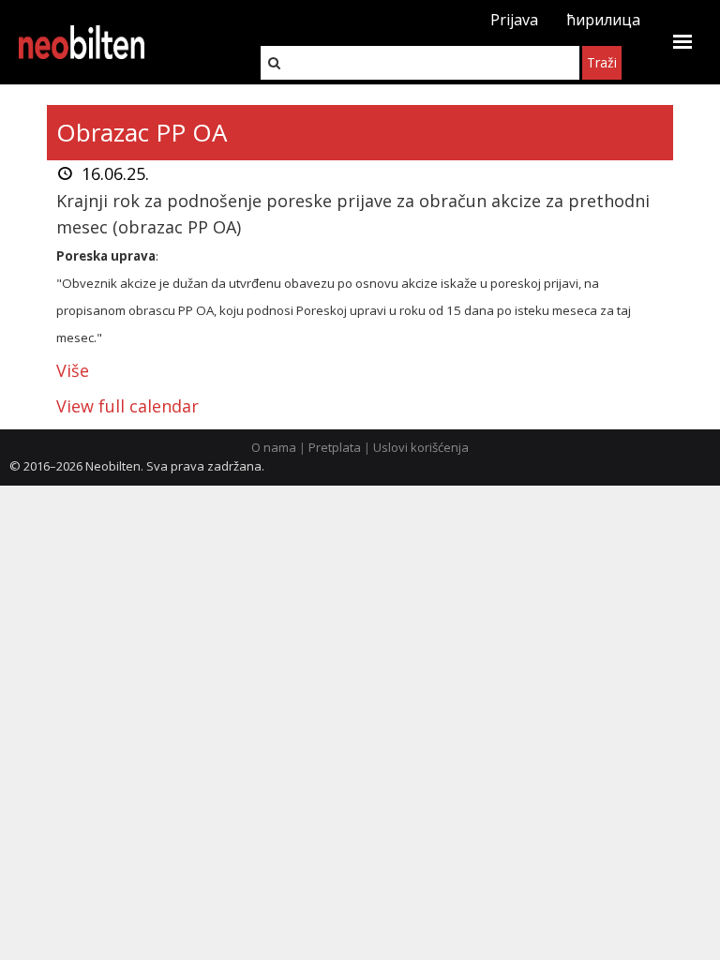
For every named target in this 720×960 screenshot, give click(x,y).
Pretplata (334, 447)
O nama (273, 447)
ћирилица (603, 19)
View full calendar (127, 406)
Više (72, 370)
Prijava (514, 19)
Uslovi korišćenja (421, 447)
